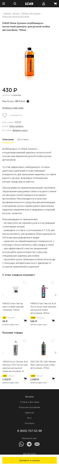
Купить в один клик (12, 107)
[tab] (8, 139)
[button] (29, 460)
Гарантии (29, 412)
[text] (43, 3)
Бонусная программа (29, 407)
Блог (29, 418)
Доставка (23, 139)
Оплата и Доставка (29, 402)
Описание (8, 139)
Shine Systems (16, 126)
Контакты (29, 423)
